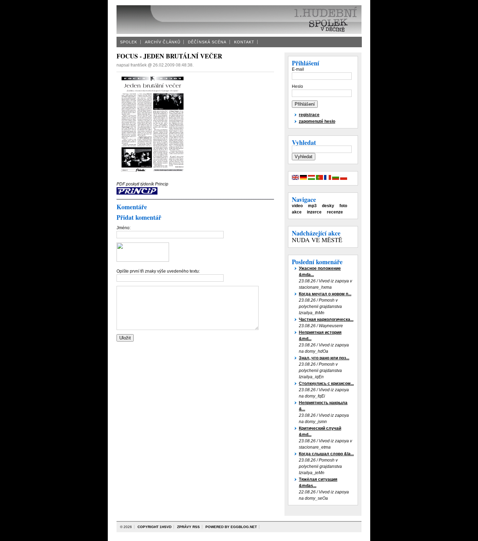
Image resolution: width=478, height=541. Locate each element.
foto (343, 205)
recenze (335, 212)
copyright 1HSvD (154, 527)
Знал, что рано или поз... (324, 358)
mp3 (312, 205)
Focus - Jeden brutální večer (169, 56)
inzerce (314, 212)
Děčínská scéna (207, 42)
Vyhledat (304, 142)
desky (328, 205)
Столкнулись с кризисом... (326, 383)
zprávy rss (188, 527)
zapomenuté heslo (317, 121)
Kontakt (244, 42)
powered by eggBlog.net (231, 527)
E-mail (298, 69)
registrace (309, 114)
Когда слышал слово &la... (326, 453)
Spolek (129, 42)
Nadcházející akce (316, 233)
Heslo (297, 86)
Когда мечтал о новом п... (325, 293)
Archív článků (163, 42)
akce (297, 212)
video (297, 205)
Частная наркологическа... (326, 319)
